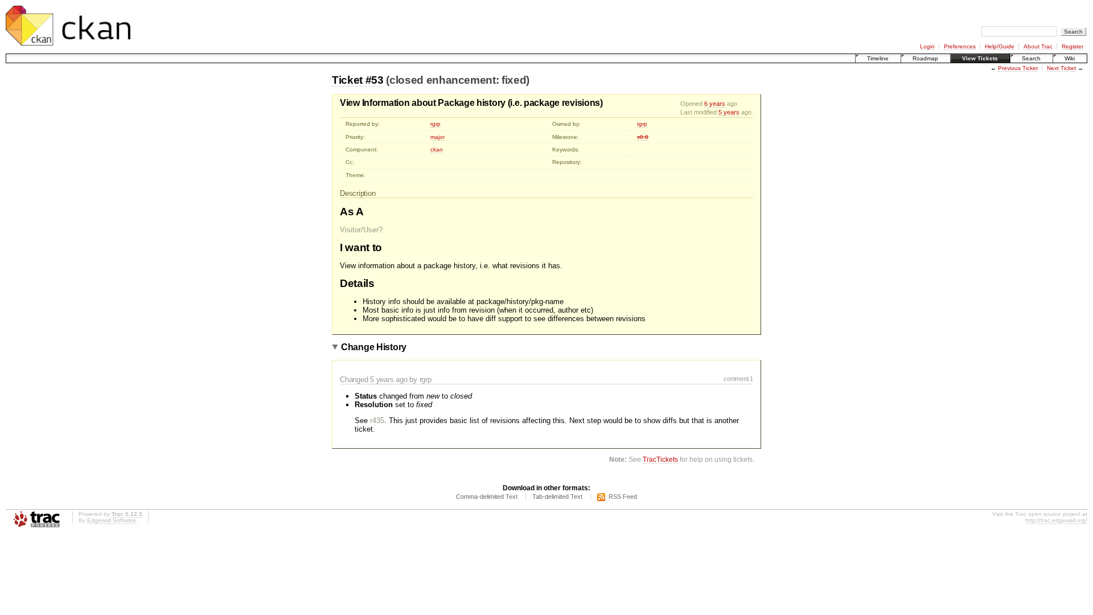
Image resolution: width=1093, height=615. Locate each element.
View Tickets (980, 58)
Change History (373, 347)
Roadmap (925, 58)
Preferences (960, 46)
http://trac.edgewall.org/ (1056, 520)
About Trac (1038, 46)
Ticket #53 (358, 80)
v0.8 (642, 137)
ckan (436, 149)
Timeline (878, 58)
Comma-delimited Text (486, 496)
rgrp (435, 124)
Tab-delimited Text (557, 496)
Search (1031, 58)
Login (927, 46)
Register (1072, 46)
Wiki (1070, 58)
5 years (728, 112)
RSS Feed (623, 496)
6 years (714, 103)
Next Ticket (1061, 68)
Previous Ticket (1018, 68)
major (437, 137)
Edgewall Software (111, 520)
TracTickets (660, 459)
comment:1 (738, 378)
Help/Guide (999, 46)
